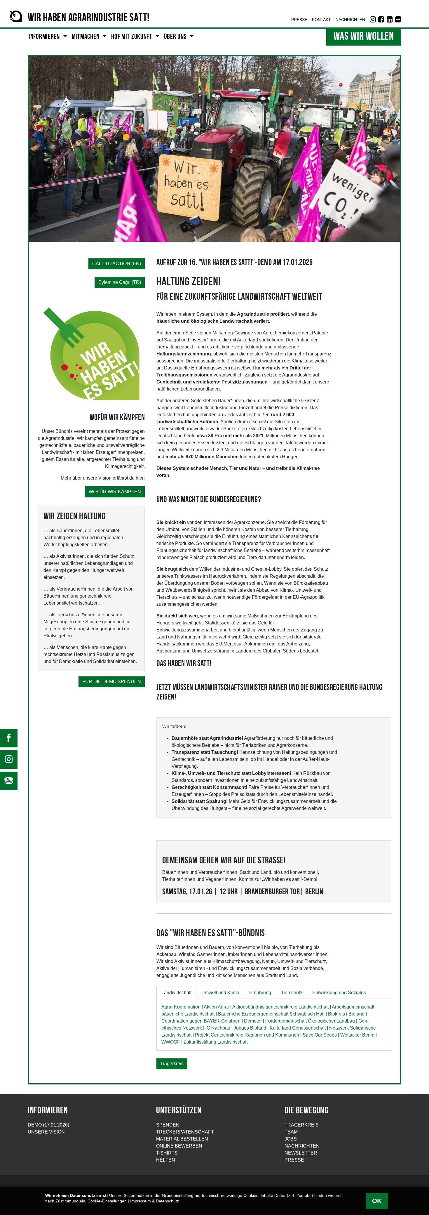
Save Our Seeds (320, 1034)
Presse (294, 1159)
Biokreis (336, 1013)
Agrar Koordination (180, 1006)
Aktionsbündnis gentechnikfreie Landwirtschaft (280, 1006)
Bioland (356, 1013)
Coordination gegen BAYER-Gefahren (200, 1020)
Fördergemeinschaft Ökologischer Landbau (310, 1020)
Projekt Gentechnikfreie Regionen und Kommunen (247, 1034)
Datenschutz (167, 1201)
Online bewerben (179, 1145)
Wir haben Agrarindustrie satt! (88, 18)
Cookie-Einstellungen (107, 1201)
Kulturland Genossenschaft (298, 1027)
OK (377, 1200)
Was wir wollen (364, 37)
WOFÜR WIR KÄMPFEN (115, 491)
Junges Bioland (250, 1027)
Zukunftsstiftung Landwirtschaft (215, 1041)
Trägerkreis (172, 1063)
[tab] (176, 993)
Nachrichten (302, 1145)
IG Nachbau (217, 1027)
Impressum (140, 1201)
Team (291, 1131)
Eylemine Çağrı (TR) (119, 282)
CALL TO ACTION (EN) (116, 263)
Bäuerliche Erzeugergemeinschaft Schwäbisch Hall (271, 1013)
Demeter (253, 1020)
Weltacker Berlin (357, 1034)
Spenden (167, 1124)
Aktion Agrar (216, 1006)
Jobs (291, 1138)
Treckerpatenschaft (185, 1131)
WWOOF (170, 1041)
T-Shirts (167, 1152)
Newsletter (301, 1152)
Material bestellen (182, 1138)
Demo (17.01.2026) (48, 1124)
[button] (47, 37)
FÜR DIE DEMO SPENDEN (111, 681)
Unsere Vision (46, 1131)
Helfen (165, 1159)
